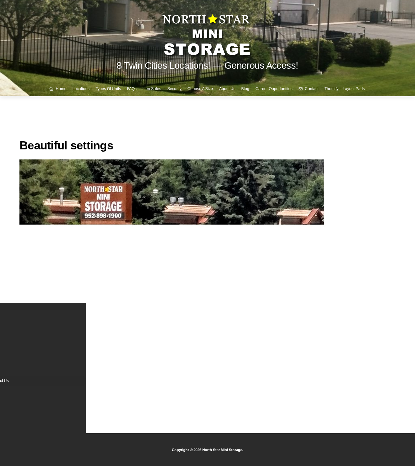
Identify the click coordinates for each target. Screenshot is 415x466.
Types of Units (108, 89)
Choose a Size (200, 89)
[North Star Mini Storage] (207, 32)
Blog (245, 89)
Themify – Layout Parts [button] (345, 89)
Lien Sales (151, 89)
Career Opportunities (273, 89)
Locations (80, 89)
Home (60, 89)
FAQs (131, 89)
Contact (311, 89)
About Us (227, 89)
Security (174, 89)
